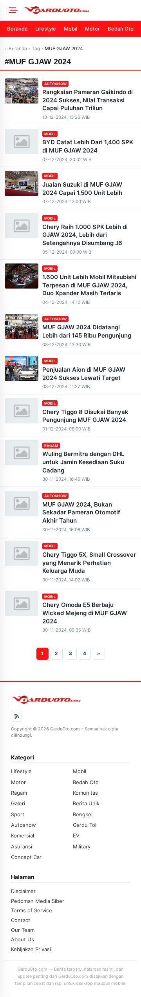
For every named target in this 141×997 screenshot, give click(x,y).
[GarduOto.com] (80, 10)
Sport (17, 814)
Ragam (51, 445)
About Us (22, 939)
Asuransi (21, 846)
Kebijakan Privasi (31, 949)
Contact (20, 920)
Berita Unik (86, 803)
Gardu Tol (84, 825)
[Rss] (16, 716)
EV (76, 835)
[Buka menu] (12, 10)
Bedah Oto (121, 28)
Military (81, 846)
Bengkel (82, 814)
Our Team (22, 930)
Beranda (17, 28)
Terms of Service (31, 910)
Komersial (22, 835)
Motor (92, 28)
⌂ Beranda (16, 48)
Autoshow (55, 84)
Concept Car (26, 857)
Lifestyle (45, 28)
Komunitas (85, 793)
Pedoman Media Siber (37, 901)
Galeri (18, 803)
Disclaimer (23, 891)
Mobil (70, 28)
